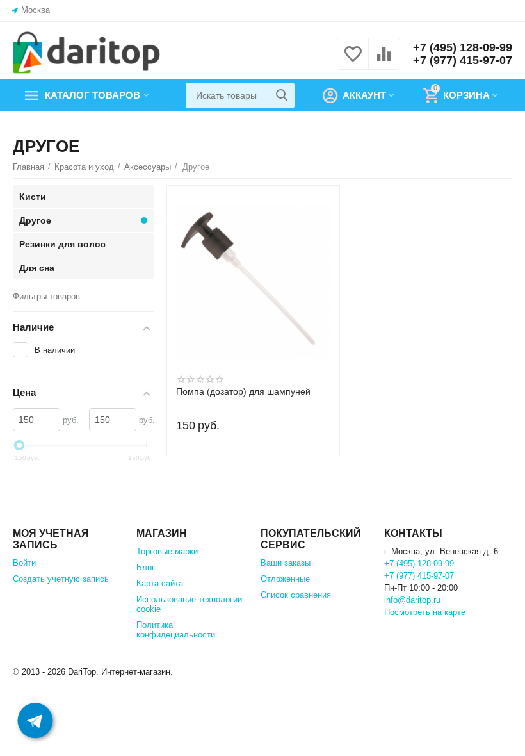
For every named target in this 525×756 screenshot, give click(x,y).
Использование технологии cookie (189, 604)
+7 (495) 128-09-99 (462, 47)
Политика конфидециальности (175, 629)
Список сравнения (296, 595)
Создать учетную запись (61, 579)
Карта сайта (159, 583)
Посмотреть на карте (424, 612)
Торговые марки (167, 551)
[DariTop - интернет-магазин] (86, 53)
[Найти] (282, 95)
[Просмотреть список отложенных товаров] (353, 61)
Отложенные (285, 579)
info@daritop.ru (412, 600)
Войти (24, 563)
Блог (145, 567)
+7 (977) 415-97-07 (462, 60)
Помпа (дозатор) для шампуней (243, 392)
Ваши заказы (286, 563)
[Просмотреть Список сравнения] (384, 61)
